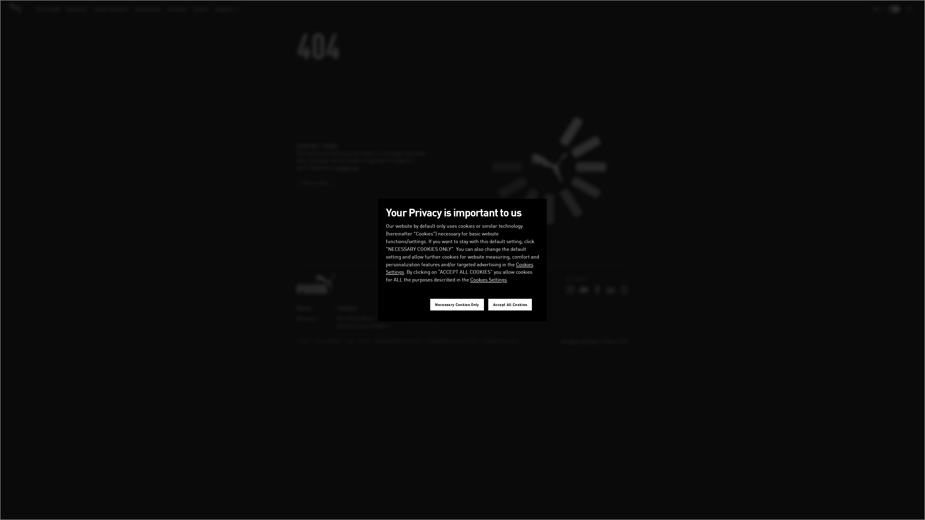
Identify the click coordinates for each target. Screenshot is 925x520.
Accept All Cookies (510, 304)
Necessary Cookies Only (457, 304)
